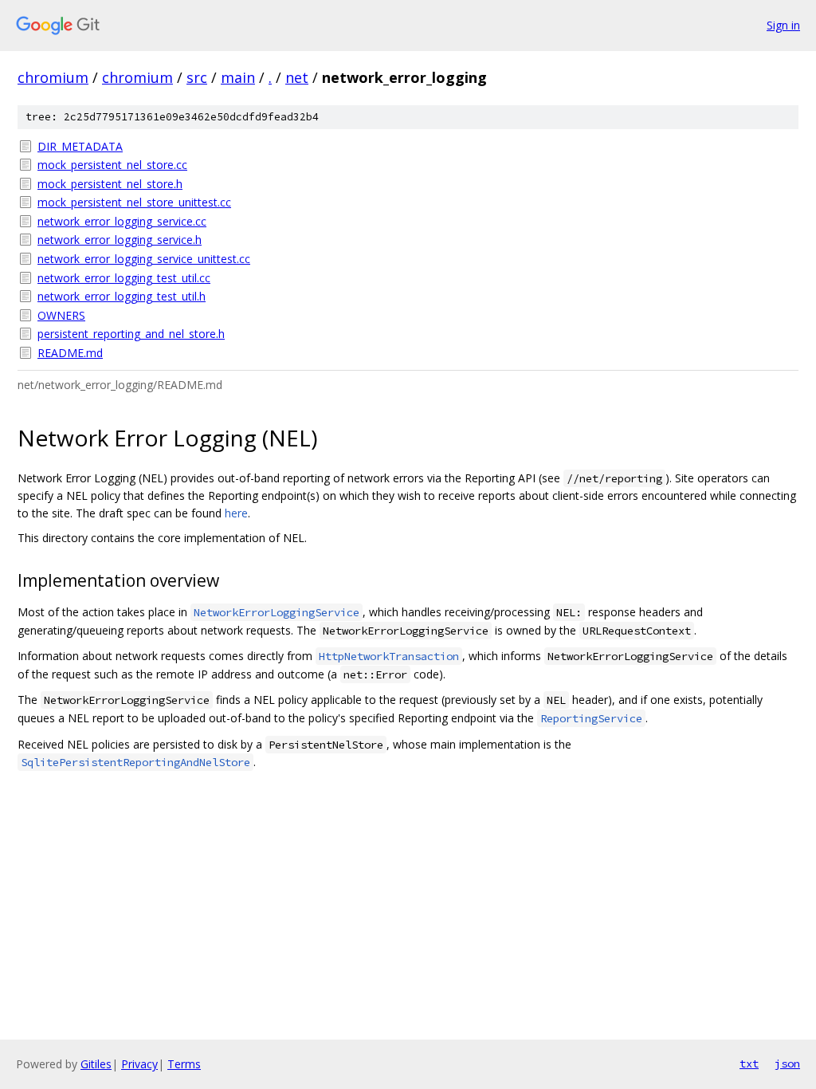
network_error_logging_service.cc (121, 221)
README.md (70, 352)
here (236, 513)
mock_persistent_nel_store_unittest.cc (134, 202)
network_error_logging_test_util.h (121, 296)
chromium (53, 77)
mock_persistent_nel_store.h (109, 183)
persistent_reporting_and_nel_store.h (131, 333)
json (787, 1063)
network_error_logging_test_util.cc (123, 277)
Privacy (139, 1063)
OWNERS (61, 315)
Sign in (783, 25)
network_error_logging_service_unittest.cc (143, 258)
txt (749, 1063)
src (196, 77)
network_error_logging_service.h (119, 239)
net (296, 77)
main (238, 77)
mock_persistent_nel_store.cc (112, 164)
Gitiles (96, 1063)
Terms (184, 1063)
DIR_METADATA (80, 146)
